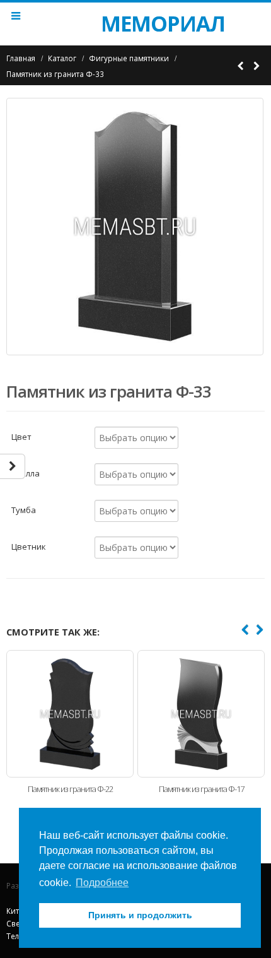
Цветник (28, 546)
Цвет (21, 436)
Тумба (23, 509)
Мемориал (135, 23)
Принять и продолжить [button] (140, 915)
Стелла (25, 473)
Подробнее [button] (102, 882)
